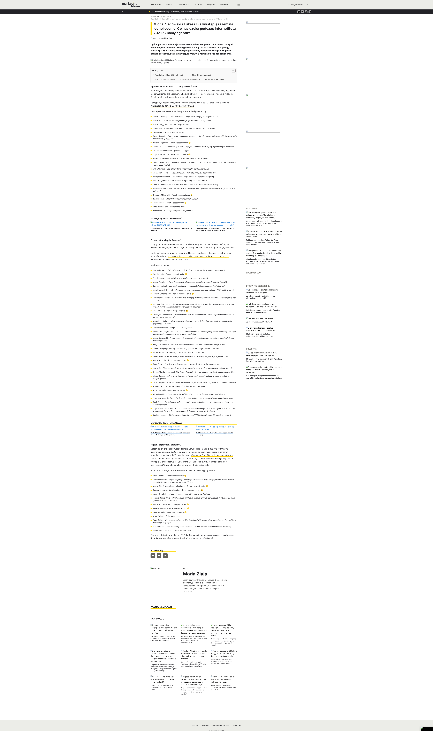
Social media (226, 5)
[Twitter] (159, 555)
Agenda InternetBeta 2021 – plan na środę (171, 75)
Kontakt (205, 726)
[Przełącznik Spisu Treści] (232, 71)
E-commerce (183, 5)
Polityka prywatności (220, 726)
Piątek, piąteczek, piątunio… (215, 79)
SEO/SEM (211, 5)
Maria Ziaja (168, 38)
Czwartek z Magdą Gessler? (166, 79)
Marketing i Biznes (156, 16)
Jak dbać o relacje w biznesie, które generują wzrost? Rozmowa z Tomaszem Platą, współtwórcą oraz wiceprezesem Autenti (201, 12)
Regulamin (237, 726)
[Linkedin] (165, 555)
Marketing (156, 5)
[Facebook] (153, 555)
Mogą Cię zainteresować (201, 75)
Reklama (195, 726)
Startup (198, 5)
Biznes (169, 5)
